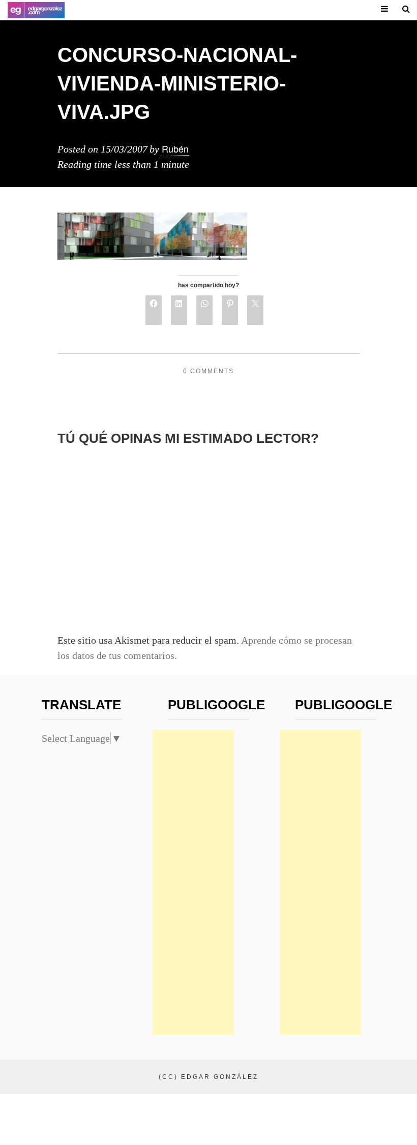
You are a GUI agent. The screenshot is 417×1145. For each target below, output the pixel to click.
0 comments (208, 371)
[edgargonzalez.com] (36, 10)
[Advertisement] (193, 882)
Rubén (175, 148)
